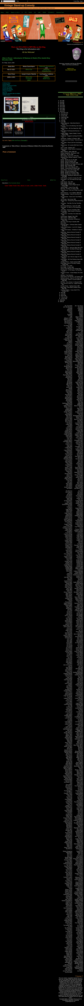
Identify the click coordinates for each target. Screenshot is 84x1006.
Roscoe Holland (79, 860)
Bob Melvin (80, 398)
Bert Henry (69, 370)
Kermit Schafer (79, 693)
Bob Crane (80, 392)
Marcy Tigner (69, 734)
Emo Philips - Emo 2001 (66, 265)
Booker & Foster (68, 407)
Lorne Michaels (68, 718)
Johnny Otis (69, 672)
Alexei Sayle (69, 331)
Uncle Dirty (80, 945)
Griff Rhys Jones (68, 577)
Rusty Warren (69, 867)
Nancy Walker (69, 772)
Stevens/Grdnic (79, 910)
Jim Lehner (80, 646)
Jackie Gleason (68, 620)
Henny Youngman (68, 592)
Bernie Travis (69, 368)
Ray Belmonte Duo (78, 823)
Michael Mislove (79, 751)
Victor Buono (69, 952)
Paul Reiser (80, 798)
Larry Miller (80, 699)
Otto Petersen (69, 785)
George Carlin (69, 562)
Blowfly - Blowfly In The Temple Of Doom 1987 (72, 164)
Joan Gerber (80, 653)
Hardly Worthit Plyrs (78, 582)
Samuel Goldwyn (79, 873)
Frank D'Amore (68, 535)
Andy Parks (80, 340)
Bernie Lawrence (79, 367)
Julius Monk (80, 681)
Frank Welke (69, 539)
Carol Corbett (69, 428)
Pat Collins (80, 788)
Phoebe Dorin (80, 815)
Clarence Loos (68, 444)
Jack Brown (80, 611)
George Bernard (68, 561)
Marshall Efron (79, 737)
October (63, 115)
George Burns (79, 561)
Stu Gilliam (69, 913)
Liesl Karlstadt (79, 711)
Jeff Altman (80, 635)
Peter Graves (80, 808)
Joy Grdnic (80, 676)
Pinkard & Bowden (67, 818)
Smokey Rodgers (79, 892)
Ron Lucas (69, 856)
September (64, 117)
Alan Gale (80, 328)
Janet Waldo (69, 629)
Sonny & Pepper (79, 894)
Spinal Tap (80, 897)
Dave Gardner (69, 460)
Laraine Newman (79, 698)
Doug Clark (69, 499)
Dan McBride (80, 453)
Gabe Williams (68, 547)
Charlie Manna (79, 433)
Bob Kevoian (80, 397)
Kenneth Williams (68, 690)
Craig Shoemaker (68, 450)
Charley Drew (80, 430)
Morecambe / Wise (78, 766)
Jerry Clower (80, 637)
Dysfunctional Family (67, 504)
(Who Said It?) (79, 318)
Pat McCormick (79, 790)
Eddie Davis (80, 510)
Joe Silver (80, 658)
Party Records (68, 787)
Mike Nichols (80, 756)
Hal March (69, 579)
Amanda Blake (68, 337)
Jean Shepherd (68, 634)
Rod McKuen (69, 848)
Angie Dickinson (79, 341)
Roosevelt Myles (68, 860)
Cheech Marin (69, 435)
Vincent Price (80, 953)
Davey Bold (69, 463)
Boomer (81, 407)
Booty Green (69, 408)
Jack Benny (69, 611)
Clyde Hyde (69, 446)
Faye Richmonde (79, 526)
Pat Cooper (69, 789)
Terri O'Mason (79, 916)
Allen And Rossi (16, 140)
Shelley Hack (69, 884)
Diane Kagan (69, 479)
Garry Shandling (79, 551)
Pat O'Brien (69, 792)
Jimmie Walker (79, 647)
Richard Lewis (79, 834)
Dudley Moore (79, 502)
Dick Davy (69, 482)
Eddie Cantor (80, 509)
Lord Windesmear (79, 716)
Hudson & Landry (68, 604)
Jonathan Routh (68, 674)
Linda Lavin (80, 713)
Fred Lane (80, 542)
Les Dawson (69, 710)
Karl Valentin (80, 686)
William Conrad (79, 966)
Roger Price (80, 852)
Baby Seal (69, 355)
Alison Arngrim (68, 334)
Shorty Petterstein (78, 885)
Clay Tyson (69, 445)
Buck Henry (69, 416)
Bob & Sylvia (69, 389)
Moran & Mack (79, 765)
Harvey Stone (79, 589)
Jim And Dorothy (79, 642)
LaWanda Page (79, 704)
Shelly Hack (69, 885)
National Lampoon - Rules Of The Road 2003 (71, 278)
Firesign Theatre (79, 529)
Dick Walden (69, 486)
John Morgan (69, 668)
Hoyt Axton (80, 602)
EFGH (30, 12)
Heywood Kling (68, 598)
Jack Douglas (79, 614)
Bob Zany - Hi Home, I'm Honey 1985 (69, 188)
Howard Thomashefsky (68, 601)
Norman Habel (68, 781)
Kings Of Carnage (68, 695)
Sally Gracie (80, 868)
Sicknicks (70, 887)
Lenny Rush (69, 708)
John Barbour (69, 662)
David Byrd (80, 465)
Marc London (80, 732)
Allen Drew (69, 336)
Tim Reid (70, 926)
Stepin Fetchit (69, 903)
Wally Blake (69, 955)
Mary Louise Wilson (78, 745)
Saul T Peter (69, 876)
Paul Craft (80, 795)
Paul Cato (70, 795)
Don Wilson (80, 497)
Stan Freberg (80, 898)
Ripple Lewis (69, 839)
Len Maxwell (69, 706)
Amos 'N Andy (79, 337)
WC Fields (80, 957)
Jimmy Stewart (68, 651)
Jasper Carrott (68, 630)
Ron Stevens (80, 856)
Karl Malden (69, 686)
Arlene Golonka (68, 346)
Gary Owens (69, 555)
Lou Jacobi (80, 719)
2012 (61, 108)
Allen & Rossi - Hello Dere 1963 (68, 217)
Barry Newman (79, 360)
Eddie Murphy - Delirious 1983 (68, 183)
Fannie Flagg (69, 525)
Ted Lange (69, 915)
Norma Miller (80, 779)
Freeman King (69, 546)
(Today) (81, 315)
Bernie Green (69, 367)
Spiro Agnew (69, 898)
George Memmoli (68, 565)
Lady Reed (80, 697)
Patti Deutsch (79, 794)
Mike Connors (69, 755)
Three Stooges (68, 922)
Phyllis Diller (69, 816)
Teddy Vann (69, 916)
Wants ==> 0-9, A (15, 12)
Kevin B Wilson (68, 694)
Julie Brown (80, 679)
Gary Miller (80, 553)
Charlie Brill (80, 431)
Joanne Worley (79, 655)
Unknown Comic (68, 947)
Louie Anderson (68, 721)
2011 (61, 109)
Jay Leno (81, 630)
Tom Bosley (69, 934)
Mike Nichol (69, 756)
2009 (61, 300)
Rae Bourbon (80, 821)
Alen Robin (69, 330)
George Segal (79, 566)
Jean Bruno (80, 632)
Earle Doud (80, 504)
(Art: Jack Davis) (79, 305)
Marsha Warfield (79, 736)
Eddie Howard (79, 512)
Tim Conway (80, 925)
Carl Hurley (80, 425)
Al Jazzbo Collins (68, 325)
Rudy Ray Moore (68, 866)
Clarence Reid (79, 444)
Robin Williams (79, 846)
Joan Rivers (69, 655)
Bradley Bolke (69, 409)
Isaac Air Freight (79, 609)
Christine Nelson (68, 440)
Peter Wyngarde (68, 810)
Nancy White (80, 772)
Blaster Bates (79, 387)
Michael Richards (79, 752)
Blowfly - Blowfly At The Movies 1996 (69, 172)
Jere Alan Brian (68, 637)
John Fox (81, 666)
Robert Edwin (80, 841)
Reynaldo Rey (69, 830)
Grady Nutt (69, 573)
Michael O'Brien (68, 752)
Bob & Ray (80, 388)
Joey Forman (69, 661)
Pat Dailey (80, 789)
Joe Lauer (70, 657)
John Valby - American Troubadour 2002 (70, 209)
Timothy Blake (68, 929)
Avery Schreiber (68, 354)
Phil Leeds (80, 813)
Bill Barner (80, 376)
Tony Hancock (79, 939)
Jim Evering (69, 645)
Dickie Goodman (68, 487)
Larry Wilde (69, 702)
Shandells (80, 881)
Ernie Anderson (68, 521)
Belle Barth (80, 362)
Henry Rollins (69, 595)
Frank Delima (80, 535)
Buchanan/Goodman (78, 415)
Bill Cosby (69, 378)
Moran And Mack (68, 766)
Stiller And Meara (79, 911)
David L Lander (68, 467)
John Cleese (80, 665)
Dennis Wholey (79, 477)
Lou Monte (80, 720)
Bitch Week (63, 223)
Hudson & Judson (78, 603)
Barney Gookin (68, 356)
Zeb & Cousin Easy (67, 971)
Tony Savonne (68, 941)
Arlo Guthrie (80, 346)
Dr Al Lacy (80, 499)
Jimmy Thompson (78, 651)
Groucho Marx (79, 577)
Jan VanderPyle (79, 626)
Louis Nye (80, 723)
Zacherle (81, 969)
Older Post (53, 180)
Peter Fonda (69, 808)
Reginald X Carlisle (78, 827)
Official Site (29, 69)
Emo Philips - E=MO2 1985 (67, 267)
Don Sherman (69, 497)
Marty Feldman (68, 742)
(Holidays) (80, 310)
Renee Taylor (69, 829)
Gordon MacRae (79, 572)
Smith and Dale (68, 892)
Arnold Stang (69, 347)
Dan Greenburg (68, 453)
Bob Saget (69, 402)
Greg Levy (69, 576)
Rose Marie (69, 861)
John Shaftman (68, 669)
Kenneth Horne (68, 689)
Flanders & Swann (78, 530)
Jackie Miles (69, 623)
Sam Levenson (68, 872)
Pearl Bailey (80, 803)
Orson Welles (69, 784)
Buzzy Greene (68, 421)
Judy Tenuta (80, 678)
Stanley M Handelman (67, 900)
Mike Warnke (69, 757)
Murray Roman (68, 771)
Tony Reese (80, 940)
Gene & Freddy (68, 557)
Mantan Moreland (68, 732)
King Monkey (80, 694)
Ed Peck (70, 505)
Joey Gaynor (80, 661)
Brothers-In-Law (79, 412)
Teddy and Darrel (79, 915)
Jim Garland (69, 646)
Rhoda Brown (80, 830)
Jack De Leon (79, 613)
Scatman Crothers (68, 877)
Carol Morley (69, 429)
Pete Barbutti (80, 805)
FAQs (7, 12)
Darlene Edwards (68, 457)
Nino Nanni (80, 777)
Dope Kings (69, 498)
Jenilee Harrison (68, 636)
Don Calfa (80, 491)
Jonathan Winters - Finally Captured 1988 (70, 261)
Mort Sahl (80, 767)
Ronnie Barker (79, 857)
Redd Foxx (80, 826)
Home (2, 12)
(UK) (71, 317)
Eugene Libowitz (68, 524)
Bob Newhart (69, 399)
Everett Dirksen (79, 524)
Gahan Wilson (79, 547)
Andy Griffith (80, 339)
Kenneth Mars (79, 689)
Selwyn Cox (69, 879)
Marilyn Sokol (69, 735)
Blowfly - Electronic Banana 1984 (68, 171)
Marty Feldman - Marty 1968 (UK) (69, 151)
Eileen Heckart (68, 516)
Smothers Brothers (78, 893)
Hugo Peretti (69, 607)
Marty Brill (69, 741)
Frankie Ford (80, 539)
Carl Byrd (70, 425)
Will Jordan (80, 964)
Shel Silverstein (68, 883)
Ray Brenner (69, 824)
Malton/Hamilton (79, 731)
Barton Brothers (68, 361)
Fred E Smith (69, 542)
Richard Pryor (79, 835)
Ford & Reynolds (79, 531)
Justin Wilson (80, 683)
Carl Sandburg (79, 426)
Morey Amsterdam (67, 767)
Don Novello (80, 494)
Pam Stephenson (79, 785)
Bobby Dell (80, 403)
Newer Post (4, 180)
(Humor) (70, 312)
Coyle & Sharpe (79, 449)
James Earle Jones (67, 625)
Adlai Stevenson (68, 321)
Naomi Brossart (68, 773)
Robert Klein (69, 843)
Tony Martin (69, 940)
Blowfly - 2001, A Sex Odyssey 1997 (69, 167)
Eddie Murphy (79, 513)
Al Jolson (81, 325)
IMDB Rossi (46, 78)
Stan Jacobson (68, 899)
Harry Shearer (79, 587)
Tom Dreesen (80, 934)
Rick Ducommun (79, 836)
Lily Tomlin (69, 713)
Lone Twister (80, 715)
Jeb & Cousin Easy (78, 634)
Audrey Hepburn (79, 351)
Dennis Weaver (68, 477)
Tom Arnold (69, 932)
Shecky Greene (79, 882)
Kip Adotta (69, 697)
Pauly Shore (69, 803)
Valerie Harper (69, 948)
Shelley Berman (79, 883)
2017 (61, 100)
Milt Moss (70, 760)
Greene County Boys (78, 574)
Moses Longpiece (68, 768)
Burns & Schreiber (78, 419)
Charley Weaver (68, 431)
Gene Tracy (69, 560)
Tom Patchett (69, 936)
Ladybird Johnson (68, 698)
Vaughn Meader (68, 951)
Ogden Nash (80, 782)
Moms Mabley (79, 762)
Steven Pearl (80, 909)
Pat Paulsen (80, 792)
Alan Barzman (79, 326)
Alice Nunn (80, 333)
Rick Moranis (69, 837)
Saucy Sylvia (80, 874)
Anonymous (69, 344)
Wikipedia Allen (46, 71)
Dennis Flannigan (79, 474)
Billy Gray (70, 386)
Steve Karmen (79, 906)
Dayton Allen (69, 471)
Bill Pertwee (80, 381)
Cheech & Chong (79, 434)
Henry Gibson (79, 593)
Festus (81, 528)
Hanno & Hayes (68, 582)
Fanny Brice (80, 525)
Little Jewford (69, 714)
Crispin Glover (68, 451)
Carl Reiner (69, 426)
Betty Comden (68, 371)
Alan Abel (70, 326)
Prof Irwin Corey (68, 820)
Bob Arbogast (69, 391)
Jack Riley (80, 616)
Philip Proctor (69, 815)
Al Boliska (80, 323)
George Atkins (79, 560)
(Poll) (71, 313)
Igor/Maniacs (69, 608)
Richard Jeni (69, 834)
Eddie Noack (69, 514)
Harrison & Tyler (79, 584)
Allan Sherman (79, 334)
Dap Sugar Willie (79, 456)
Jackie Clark (80, 619)
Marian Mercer (79, 734)
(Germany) (69, 310)
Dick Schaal (80, 483)
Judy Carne (69, 677)
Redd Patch (69, 827)
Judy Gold (80, 677)
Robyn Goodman (68, 847)
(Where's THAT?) (68, 318)
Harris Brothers (68, 584)
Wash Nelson (80, 956)
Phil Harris (69, 813)
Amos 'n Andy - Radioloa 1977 (68, 147)
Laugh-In (81, 702)
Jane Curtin (69, 628)
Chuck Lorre (69, 442)
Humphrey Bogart (79, 607)
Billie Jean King (79, 382)
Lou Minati (69, 720)
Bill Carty (81, 377)
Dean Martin (80, 471)
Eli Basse (80, 518)
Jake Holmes (80, 624)
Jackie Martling (68, 621)
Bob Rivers (80, 400)
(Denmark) (69, 309)
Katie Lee (80, 687)
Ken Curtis (80, 688)
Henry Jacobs (69, 594)
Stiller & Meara (68, 911)
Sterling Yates (69, 904)
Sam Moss (80, 872)
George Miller (80, 565)
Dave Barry (80, 457)
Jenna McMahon (79, 636)
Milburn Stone (79, 757)
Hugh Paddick (69, 605)
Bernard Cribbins (79, 365)
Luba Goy (70, 725)
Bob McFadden (68, 398)
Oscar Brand (80, 784)
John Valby (80, 669)
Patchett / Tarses (68, 793)
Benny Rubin (69, 365)
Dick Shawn (69, 484)
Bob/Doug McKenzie (67, 403)
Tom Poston (80, 936)
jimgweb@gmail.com (78, 44)
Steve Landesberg (68, 908)
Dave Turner (80, 462)
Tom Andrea (80, 931)
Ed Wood (81, 507)
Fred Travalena (68, 544)
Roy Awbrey (69, 864)
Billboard (76, 64)
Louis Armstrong (79, 721)
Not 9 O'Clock (79, 781)
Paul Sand (80, 799)
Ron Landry (80, 855)
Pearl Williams (79, 804)
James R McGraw (68, 626)
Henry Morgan (79, 594)
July (62, 120)
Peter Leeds (69, 809)
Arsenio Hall (80, 347)
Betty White (80, 373)
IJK (35, 12)
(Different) (80, 309)
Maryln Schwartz (68, 746)
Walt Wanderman (68, 956)
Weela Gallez (69, 958)
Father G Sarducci (67, 526)
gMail (29, 80)
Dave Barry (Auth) (68, 458)
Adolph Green (79, 321)
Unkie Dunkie (80, 946)
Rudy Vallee (80, 866)
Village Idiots (69, 953)
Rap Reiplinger (68, 823)
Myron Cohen (80, 771)
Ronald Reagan (68, 857)
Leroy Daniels (69, 709)
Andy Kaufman (68, 340)
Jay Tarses (69, 631)
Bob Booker (80, 391)
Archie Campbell (79, 345)
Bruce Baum (69, 413)
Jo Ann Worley (79, 652)
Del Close (70, 472)
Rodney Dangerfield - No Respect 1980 (70, 153)
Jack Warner (69, 619)
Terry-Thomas (69, 918)
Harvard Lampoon (79, 588)
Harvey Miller (69, 589)
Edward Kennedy (79, 515)
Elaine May (80, 516)
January (63, 298)
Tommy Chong (79, 937)
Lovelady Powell (79, 724)
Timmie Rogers (79, 927)
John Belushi (80, 662)
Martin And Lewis (79, 739)
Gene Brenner (79, 557)
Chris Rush (80, 439)
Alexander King (79, 330)
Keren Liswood (68, 693)
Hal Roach (80, 579)
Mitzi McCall (69, 762)
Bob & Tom (80, 389)
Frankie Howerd (68, 540)
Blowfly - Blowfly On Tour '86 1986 (69, 159)
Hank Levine (80, 581)
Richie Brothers (68, 836)
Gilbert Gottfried (79, 568)
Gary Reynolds (79, 555)
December (63, 112)
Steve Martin (80, 908)
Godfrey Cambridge (78, 571)
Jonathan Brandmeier (78, 672)
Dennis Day (69, 474)
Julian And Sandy (68, 679)
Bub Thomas (69, 415)
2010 (61, 111)
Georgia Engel (68, 567)
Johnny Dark (80, 671)
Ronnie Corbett (68, 858)
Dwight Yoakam (68, 503)
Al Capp (70, 324)
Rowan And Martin (68, 863)
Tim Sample (80, 926)
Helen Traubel (79, 590)
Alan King (70, 329)
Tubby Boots (69, 943)
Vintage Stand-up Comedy (19, 5)
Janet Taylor (80, 628)
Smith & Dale (80, 890)
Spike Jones (80, 895)
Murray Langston (79, 769)
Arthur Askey (80, 350)
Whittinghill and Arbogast (68, 963)
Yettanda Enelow (79, 968)
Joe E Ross (80, 656)
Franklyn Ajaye (68, 541)
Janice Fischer (79, 629)
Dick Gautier (80, 482)
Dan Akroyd (80, 452)
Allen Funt (80, 336)
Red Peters (80, 825)
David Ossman (68, 468)
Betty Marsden (68, 372)
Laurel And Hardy (68, 704)
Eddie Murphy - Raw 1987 (67, 182)
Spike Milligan (69, 897)
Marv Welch (69, 744)
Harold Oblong (79, 583)
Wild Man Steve (68, 964)
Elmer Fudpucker (68, 519)
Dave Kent (80, 460)
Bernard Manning (68, 366)
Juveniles (70, 684)
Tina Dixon (69, 930)
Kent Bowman (79, 692)
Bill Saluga (69, 382)
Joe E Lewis (69, 656)
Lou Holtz (70, 719)
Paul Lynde (69, 798)
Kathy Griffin (69, 687)
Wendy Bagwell (68, 960)
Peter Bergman (68, 806)
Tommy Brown (68, 937)
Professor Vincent (68, 821)
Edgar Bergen (79, 514)
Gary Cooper (69, 552)
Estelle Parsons (79, 523)
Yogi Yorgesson (68, 969)
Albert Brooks (79, 329)
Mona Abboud (69, 763)
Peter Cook (80, 806)
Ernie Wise (69, 523)
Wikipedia (46, 69)
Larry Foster (69, 699)
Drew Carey (69, 502)
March (62, 295)
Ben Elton (70, 363)
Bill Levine (80, 379)
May (62, 292)
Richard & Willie (79, 831)
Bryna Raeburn (68, 414)
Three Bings (80, 921)
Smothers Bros (68, 893)
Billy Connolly (79, 383)
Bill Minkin (69, 381)
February (63, 297)
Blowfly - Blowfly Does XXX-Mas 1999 (70, 174)
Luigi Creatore (69, 726)
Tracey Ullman (79, 942)
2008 (61, 301)
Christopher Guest (78, 440)
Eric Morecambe (68, 520)
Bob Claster (69, 392)
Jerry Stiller (69, 641)
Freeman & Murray (78, 545)
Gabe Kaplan (80, 546)
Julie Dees (69, 681)
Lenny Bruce (80, 706)
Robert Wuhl (80, 845)
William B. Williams (67, 966)
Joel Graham (69, 660)
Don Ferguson (69, 492)
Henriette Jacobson (78, 592)
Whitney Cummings (78, 961)
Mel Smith (80, 748)
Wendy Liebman (79, 960)
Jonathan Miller (79, 673)
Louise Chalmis (68, 724)
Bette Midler (80, 370)
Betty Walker (69, 373)
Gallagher (80, 549)
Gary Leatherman (68, 553)
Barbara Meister (79, 355)
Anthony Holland (79, 344)
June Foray (80, 682)
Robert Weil (69, 845)
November (63, 114)
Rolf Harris (69, 853)
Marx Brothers (68, 745)
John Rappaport (79, 668)
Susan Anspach (79, 913)
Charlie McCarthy (68, 434)
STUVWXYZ (51, 12)
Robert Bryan (80, 840)
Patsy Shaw (69, 794)
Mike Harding (80, 755)
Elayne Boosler (68, 518)
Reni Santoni (80, 829)
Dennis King (69, 476)
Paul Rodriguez (68, 799)
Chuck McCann (79, 442)
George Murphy (68, 566)
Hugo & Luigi (80, 605)
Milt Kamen (80, 758)
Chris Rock (69, 439)
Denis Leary (80, 473)
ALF (82, 331)
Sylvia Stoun (69, 914)
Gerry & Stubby (79, 567)
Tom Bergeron (79, 932)
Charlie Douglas (68, 433)
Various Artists (79, 950)
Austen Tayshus (68, 352)
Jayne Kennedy (68, 632)
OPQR (44, 12)
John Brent (69, 663)
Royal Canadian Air (78, 864)
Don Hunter (80, 492)
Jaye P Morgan (79, 631)
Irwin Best (69, 609)
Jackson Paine (68, 624)
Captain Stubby (79, 424)
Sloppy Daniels (68, 890)
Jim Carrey (80, 644)
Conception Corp (79, 446)
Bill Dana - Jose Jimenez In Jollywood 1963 (71, 282)
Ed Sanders (80, 505)
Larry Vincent (80, 700)
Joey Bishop (80, 660)
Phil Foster (80, 811)
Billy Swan (80, 386)
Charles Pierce (68, 430)
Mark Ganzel (80, 735)
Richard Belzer (79, 832)
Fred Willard (80, 544)
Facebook (29, 78)
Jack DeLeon (69, 614)
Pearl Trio (70, 804)
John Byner (80, 663)
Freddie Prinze (68, 545)
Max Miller (69, 747)
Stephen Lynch (79, 901)
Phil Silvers (80, 814)
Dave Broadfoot (79, 458)
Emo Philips (80, 519)
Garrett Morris (69, 550)
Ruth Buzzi (80, 867)
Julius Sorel (69, 682)
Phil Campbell (69, 811)
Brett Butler (80, 410)
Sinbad (70, 888)
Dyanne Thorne (79, 503)
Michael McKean (68, 751)
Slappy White (80, 889)
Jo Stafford (69, 653)
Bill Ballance (69, 376)
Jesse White (69, 642)
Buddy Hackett (79, 416)
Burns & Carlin (68, 419)
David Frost (69, 466)
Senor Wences (68, 881)
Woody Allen (69, 967)
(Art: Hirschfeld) (68, 305)
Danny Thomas (68, 456)
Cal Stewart (69, 423)
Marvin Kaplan (79, 744)
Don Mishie (69, 494)
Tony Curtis (69, 939)
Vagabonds (80, 947)
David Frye (80, 466)
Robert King (80, 842)
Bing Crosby (69, 387)
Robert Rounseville (78, 843)
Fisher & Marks (68, 530)
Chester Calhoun (79, 435)
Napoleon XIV (69, 774)
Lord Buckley (69, 716)
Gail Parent (69, 549)
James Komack (79, 625)
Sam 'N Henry (69, 869)
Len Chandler (80, 705)
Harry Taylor (69, 588)
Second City (69, 878)
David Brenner (79, 463)
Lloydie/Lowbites (68, 715)
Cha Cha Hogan (79, 429)
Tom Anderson (68, 931)
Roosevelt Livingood (78, 858)
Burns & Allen (79, 418)
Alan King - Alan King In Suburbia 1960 (70, 221)
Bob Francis (80, 393)
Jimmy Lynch (69, 650)
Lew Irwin (81, 710)
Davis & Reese (68, 470)
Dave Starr (80, 461)
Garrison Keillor (79, 550)
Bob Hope (80, 394)
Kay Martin (69, 688)
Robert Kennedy (68, 842)
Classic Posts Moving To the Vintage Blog (71, 268)
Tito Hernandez (79, 930)
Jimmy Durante (79, 648)
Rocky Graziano (79, 847)
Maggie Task (80, 730)
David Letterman (79, 467)
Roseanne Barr (68, 862)
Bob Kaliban (80, 395)
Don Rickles (69, 495)
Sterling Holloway (79, 903)
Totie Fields (69, 942)
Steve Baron (69, 905)
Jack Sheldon (69, 618)
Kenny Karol (80, 690)
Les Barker (80, 709)
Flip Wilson (69, 531)
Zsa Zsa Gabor (68, 972)
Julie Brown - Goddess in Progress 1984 (70, 138)
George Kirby (80, 563)
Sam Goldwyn (79, 869)
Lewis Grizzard (68, 711)
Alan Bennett (69, 328)
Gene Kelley (69, 558)
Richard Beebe (68, 832)
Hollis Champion (79, 598)
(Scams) (81, 313)
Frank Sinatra (80, 537)
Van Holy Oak (79, 948)
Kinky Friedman (79, 695)
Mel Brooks (69, 748)
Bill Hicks (70, 379)
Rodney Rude (80, 851)
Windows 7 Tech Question (67, 275)
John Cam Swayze (67, 665)
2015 (61, 103)
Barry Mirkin (69, 360)
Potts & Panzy (68, 819)
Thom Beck (80, 920)
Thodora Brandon (68, 920)
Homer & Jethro (79, 599)
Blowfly (70, 388)
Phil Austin (80, 810)
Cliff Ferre (80, 445)
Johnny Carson (68, 671)
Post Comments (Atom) (14, 183)
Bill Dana (81, 378)
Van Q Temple (68, 950)
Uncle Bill (70, 945)
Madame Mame (79, 729)
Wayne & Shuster (68, 957)
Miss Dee (80, 761)
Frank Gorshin (68, 537)
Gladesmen (80, 570)
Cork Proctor (80, 447)
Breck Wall (80, 409)
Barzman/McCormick (78, 361)
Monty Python (69, 765)
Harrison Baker (68, 586)
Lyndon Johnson (68, 727)
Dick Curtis (80, 481)
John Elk (70, 666)
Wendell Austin (79, 958)
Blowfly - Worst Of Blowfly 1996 (68, 161)
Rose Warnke (80, 861)
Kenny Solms (69, 692)
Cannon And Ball (79, 423)
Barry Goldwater (68, 358)
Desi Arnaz (80, 478)
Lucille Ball (80, 725)
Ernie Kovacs (80, 521)
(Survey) (70, 315)
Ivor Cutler (69, 610)
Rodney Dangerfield (67, 851)
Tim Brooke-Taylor (67, 925)
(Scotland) (69, 314)
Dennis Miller (80, 476)
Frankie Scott (80, 540)
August (63, 118)
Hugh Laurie (80, 604)
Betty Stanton (79, 372)
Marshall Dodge (68, 737)
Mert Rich (80, 750)
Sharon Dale (69, 882)
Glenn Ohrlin (69, 571)
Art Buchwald (69, 349)
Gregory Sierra (79, 576)
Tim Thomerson (68, 927)
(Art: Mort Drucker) (67, 307)
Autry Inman (80, 352)
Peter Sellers (80, 809)
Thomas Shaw (68, 921)
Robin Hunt (69, 846)
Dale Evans (80, 451)
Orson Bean (80, 783)
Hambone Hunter (68, 581)
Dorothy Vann (80, 498)
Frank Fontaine (68, 536)
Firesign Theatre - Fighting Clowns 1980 (70, 286)
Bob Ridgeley (69, 400)
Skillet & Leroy (68, 889)
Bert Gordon (80, 368)
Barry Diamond (68, 357)
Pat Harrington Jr (68, 790)
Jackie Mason (79, 621)
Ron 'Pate (80, 853)
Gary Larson (80, 552)
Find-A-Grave (69, 64)
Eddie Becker (69, 509)
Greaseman (69, 574)
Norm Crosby (80, 778)
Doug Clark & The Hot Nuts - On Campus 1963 (72, 276)
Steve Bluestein (79, 905)
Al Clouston (80, 324)
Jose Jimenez (69, 676)
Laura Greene (69, 703)
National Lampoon (78, 774)
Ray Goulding (80, 824)
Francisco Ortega (68, 534)
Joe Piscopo (69, 658)
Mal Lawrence (69, 731)
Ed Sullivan (69, 507)
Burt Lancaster (68, 420)
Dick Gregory (69, 483)
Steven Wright (68, 910)
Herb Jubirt (80, 595)
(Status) (81, 314)
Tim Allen (81, 924)
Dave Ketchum (68, 461)
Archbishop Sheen (67, 345)
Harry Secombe (68, 587)
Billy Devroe (80, 384)
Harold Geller (69, 583)
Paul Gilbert (80, 797)
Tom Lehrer (80, 935)
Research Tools (60, 12)
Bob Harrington (68, 394)
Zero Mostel (80, 971)
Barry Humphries (79, 358)
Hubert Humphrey (68, 603)
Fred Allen (80, 541)
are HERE (34, 119)
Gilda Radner (69, 570)
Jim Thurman (69, 647)
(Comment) (80, 308)
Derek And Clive (68, 478)
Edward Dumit (69, 515)
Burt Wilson (80, 420)
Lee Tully (70, 705)
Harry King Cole (79, 586)
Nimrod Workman (68, 777)
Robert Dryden (68, 841)
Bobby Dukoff (69, 404)
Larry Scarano (69, 700)
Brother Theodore (68, 412)
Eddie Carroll (69, 510)
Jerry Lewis (69, 640)
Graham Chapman (78, 573)
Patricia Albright (79, 793)
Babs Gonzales (79, 354)
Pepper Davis (69, 805)
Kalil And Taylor (79, 684)
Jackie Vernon (79, 623)
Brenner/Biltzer (68, 410)
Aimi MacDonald (68, 323)
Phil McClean (69, 814)
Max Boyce (80, 746)
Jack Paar (69, 616)
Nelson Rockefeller (67, 776)
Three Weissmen (79, 922)
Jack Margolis (79, 615)
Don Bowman (69, 491)
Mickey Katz (69, 753)
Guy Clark (69, 578)
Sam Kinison (80, 871)
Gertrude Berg (69, 568)
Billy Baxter (69, 383)
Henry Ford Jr (69, 593)
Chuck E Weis (79, 441)
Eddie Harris (69, 512)
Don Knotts (80, 493)
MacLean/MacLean (67, 729)
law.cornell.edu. (73, 992)
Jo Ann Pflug (69, 652)
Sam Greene (69, 871)
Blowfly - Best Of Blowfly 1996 (68, 165)
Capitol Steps (69, 424)
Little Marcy (80, 714)
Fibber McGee (68, 529)
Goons (70, 572)
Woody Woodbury (79, 967)
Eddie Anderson (79, 508)
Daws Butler (80, 470)
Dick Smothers (79, 484)
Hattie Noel (69, 590)
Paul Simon (69, 800)
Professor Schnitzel (78, 820)
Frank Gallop (80, 536)
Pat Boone (80, 787)
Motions (81, 768)
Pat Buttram (69, 788)
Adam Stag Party (79, 320)
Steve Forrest (69, 906)
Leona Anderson (79, 708)
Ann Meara (69, 342)
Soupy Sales (69, 895)
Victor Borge (80, 951)
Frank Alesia (80, 534)
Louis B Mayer (68, 723)
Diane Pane (80, 479)
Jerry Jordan (80, 639)
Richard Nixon (69, 835)
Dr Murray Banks (68, 500)
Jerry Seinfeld (79, 640)
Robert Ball (69, 840)
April (62, 294)
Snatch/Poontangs (67, 894)
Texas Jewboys (79, 918)
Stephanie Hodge (79, 900)
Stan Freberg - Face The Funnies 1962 (70, 169)
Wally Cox (80, 955)
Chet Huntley (69, 436)
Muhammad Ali (68, 769)
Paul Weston (80, 800)
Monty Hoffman (79, 763)
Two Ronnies (80, 943)
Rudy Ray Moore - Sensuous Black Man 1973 (71, 247)
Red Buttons (69, 825)
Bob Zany (80, 402)
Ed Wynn (70, 508)
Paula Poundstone (78, 802)
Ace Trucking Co (68, 320)
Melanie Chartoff (68, 750)
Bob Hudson (69, 395)
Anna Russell (80, 342)
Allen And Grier (68, 335)
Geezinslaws (80, 556)
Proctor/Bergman (79, 819)
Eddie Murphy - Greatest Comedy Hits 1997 (71, 178)
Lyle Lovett (80, 726)
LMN (39, 12)
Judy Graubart (68, 678)
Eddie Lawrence (68, 513)
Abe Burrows (80, 319)
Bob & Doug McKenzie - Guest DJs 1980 (70, 205)
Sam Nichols (69, 873)
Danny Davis (69, 455)
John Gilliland (69, 667)
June (62, 121)
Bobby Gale (80, 404)
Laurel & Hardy (79, 703)
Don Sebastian (79, 495)
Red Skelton (69, 826)
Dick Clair (70, 481)
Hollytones (69, 599)
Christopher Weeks (67, 441)
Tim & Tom (69, 924)
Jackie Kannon (79, 620)
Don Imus (70, 493)
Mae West (69, 730)
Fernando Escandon (67, 528)
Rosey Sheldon (79, 862)
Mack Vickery (79, 727)
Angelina (70, 341)
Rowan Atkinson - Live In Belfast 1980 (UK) (71, 192)
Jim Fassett (80, 645)
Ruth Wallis (69, 868)
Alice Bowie (69, 333)
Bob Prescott (80, 399)
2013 (61, 106)
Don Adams (69, 488)
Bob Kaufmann (68, 397)
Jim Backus (69, 644)
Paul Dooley (69, 797)
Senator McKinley (78, 879)
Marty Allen (80, 740)
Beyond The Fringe (67, 375)
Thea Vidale (80, 919)
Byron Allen (80, 421)
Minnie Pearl (69, 761)
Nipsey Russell (68, 778)
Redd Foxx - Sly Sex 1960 (67, 154)
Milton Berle (80, 760)
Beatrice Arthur (68, 362)
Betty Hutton (80, 371)
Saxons (81, 876)
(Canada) (70, 308)
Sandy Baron (69, 874)
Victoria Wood (79, 952)
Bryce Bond (80, 413)
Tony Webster (79, 941)
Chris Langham (79, 437)
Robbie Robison (79, 839)
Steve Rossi (69, 909)
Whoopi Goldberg (79, 962)
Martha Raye (69, 739)
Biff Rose (81, 375)
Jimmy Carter (69, 648)
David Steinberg (79, 468)
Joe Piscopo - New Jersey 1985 (68, 199)
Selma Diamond (79, 878)
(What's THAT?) (79, 317)
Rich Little (69, 831)
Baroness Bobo (79, 356)
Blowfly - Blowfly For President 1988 (69, 162)
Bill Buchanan (69, 377)
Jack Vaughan (79, 618)
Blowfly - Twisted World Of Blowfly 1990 (70, 168)
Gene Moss (80, 558)
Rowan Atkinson (79, 863)
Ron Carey (69, 855)
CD (25, 12)
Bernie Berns (80, 366)
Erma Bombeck (79, 520)
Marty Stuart (80, 742)
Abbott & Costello (68, 319)
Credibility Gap (79, 450)
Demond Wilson (68, 473)
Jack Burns (69, 613)
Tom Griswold (69, 935)
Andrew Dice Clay (68, 339)
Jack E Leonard (68, 615)
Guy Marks (80, 578)
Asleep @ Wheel (68, 351)
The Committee (68, 919)
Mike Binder (80, 753)
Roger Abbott (69, 852)
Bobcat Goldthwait (78, 405)
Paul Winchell (69, 802)
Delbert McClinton (78, 472)
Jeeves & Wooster (67, 635)
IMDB (63, 64)
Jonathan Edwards (67, 673)
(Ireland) (81, 312)
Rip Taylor (80, 837)
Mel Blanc (80, 747)
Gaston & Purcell (68, 556)
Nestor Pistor (80, 776)
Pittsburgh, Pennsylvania (46, 66)
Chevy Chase (80, 436)
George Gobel (79, 562)
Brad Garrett (80, 408)
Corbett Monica (68, 447)
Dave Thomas (69, 462)
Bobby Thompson (68, 405)
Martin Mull (69, 740)
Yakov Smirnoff (68, 968)
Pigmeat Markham (78, 816)
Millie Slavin (69, 758)
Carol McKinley (79, 428)
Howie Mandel (79, 600)
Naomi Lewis (80, 773)
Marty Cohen (80, 741)
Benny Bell (80, 363)
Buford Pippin (69, 418)
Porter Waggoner (79, 818)
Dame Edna (69, 452)
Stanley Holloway (79, 899)
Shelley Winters (79, 884)
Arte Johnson (69, 350)
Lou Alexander (79, 718)
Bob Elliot (70, 393)
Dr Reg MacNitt (79, 500)
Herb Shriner (69, 597)
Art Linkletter (80, 349)
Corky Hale (69, 449)
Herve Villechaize (79, 597)
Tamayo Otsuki (79, 914)
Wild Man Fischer (79, 963)
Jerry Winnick (79, 641)
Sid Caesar (80, 887)
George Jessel (68, 563)
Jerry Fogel (69, 639)
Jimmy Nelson (79, 650)
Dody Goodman (79, 487)
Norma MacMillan (68, 779)
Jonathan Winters (79, 674)
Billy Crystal (69, 384)
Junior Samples (68, 683)
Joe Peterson (80, 657)
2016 (61, 102)
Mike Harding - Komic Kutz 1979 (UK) (70, 155)
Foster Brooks (68, 532)
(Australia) (80, 307)
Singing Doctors (79, 888)
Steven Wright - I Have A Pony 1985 (69, 187)
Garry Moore (69, 551)
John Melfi (80, 667)
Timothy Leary (79, 929)
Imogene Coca (79, 608)
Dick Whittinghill (79, 486)
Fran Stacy (80, 532)
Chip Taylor (69, 437)
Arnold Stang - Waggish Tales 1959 (69, 216)
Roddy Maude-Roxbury (79, 849)
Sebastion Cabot (79, 877)
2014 (61, 105)
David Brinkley (68, 465)
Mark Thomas (69, 736)
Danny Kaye (80, 455)
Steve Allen (80, 904)
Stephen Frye (69, 901)
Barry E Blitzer (79, 357)
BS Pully (81, 414)
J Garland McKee (79, 610)
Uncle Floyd (69, 946)
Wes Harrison (69, 961)
